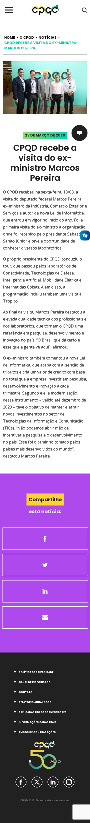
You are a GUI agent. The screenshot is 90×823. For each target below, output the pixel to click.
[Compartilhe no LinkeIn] (45, 591)
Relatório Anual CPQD (35, 702)
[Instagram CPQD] (69, 781)
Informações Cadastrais (37, 722)
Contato (25, 692)
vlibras (85, 235)
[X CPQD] (37, 781)
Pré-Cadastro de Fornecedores (42, 712)
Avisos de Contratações (37, 732)
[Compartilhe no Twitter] (45, 565)
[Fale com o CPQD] (80, 133)
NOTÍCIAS (47, 37)
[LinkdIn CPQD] (53, 781)
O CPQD (27, 37)
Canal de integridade (34, 682)
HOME (9, 37)
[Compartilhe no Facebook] (45, 539)
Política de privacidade (36, 672)
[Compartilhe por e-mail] (45, 617)
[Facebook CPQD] (21, 781)
